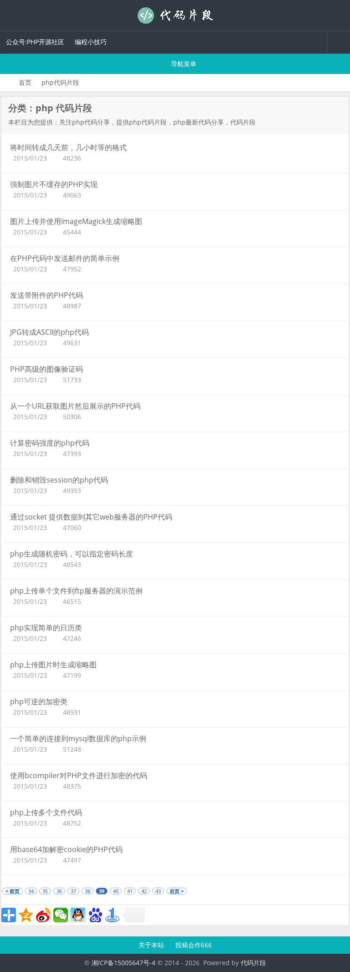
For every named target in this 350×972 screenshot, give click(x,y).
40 (115, 891)
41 (130, 891)
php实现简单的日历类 (46, 628)
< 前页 (12, 891)
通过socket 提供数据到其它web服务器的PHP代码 (91, 517)
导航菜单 (182, 63)
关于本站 (152, 945)
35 (45, 891)
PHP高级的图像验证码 (46, 369)
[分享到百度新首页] (95, 915)
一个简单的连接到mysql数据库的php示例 (78, 738)
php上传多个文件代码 (46, 812)
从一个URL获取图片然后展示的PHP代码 (75, 406)
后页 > (177, 891)
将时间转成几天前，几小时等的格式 (68, 147)
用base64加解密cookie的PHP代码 (66, 849)
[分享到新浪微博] (43, 915)
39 (101, 891)
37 (73, 891)
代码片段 (175, 15)
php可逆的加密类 (38, 702)
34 (31, 891)
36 (59, 891)
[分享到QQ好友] (78, 915)
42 (144, 891)
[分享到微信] (60, 915)
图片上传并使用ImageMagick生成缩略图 (76, 221)
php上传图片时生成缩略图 (53, 665)
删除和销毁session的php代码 (59, 480)
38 (87, 891)
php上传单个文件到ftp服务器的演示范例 (76, 591)
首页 (25, 82)
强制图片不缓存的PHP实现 (54, 184)
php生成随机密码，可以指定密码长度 (71, 554)
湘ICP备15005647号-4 (123, 962)
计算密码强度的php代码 (49, 443)
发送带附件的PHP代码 (46, 295)
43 (158, 891)
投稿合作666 (193, 945)
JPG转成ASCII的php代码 (49, 332)
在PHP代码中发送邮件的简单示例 (64, 258)
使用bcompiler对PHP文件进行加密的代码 (78, 775)
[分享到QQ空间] (26, 915)
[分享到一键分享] (112, 915)
